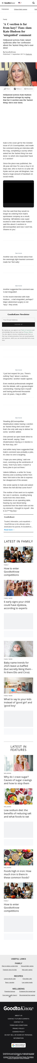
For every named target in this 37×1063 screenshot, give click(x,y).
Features (29, 54)
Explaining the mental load (27, 991)
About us (18, 1015)
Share (8, 89)
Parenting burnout (10, 991)
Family (5, 19)
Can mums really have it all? (10, 995)
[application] (18, 191)
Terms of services (26, 330)
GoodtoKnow (10, 52)
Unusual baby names (27, 966)
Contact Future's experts (18, 1019)
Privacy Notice (28, 332)
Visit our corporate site (25, 1055)
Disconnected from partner (27, 995)
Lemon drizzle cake (10, 978)
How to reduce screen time (10, 966)
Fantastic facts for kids (10, 970)
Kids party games (27, 970)
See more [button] (18, 253)
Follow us (19, 89)
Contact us (18, 1022)
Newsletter (30, 89)
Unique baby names (20, 9)
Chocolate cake (27, 978)
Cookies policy (18, 1032)
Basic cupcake (9, 982)
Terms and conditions (18, 1025)
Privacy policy (18, 1028)
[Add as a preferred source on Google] (18, 1045)
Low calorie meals (27, 982)
